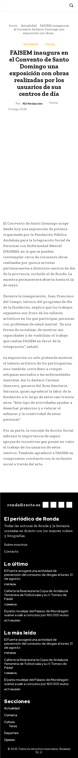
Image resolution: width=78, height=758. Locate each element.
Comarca (10, 604)
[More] (58, 121)
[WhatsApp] (48, 121)
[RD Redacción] (12, 103)
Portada (10, 584)
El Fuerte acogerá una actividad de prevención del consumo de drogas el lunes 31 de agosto (38, 575)
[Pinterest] (39, 121)
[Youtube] (62, 5)
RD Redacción (32, 103)
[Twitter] (56, 5)
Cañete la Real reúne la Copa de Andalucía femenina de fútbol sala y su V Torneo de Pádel (36, 595)
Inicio (13, 25)
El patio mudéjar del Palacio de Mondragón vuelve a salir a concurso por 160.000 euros (36, 613)
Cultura (50, 44)
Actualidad (29, 25)
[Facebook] (43, 5)
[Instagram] (49, 5)
